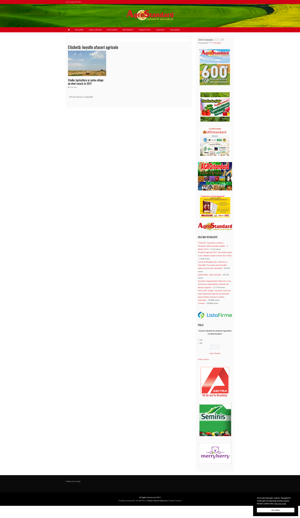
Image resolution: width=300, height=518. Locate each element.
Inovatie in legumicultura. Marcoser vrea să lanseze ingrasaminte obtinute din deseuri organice (214, 284)
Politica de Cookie (73, 481)
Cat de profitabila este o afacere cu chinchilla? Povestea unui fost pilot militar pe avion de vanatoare (212, 265)
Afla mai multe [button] (280, 504)
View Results (215, 353)
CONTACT (160, 30)
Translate (217, 43)
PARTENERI (112, 30)
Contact (201, 303)
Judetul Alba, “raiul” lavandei (209, 274)
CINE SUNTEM (95, 30)
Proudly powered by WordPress (132, 500)
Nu (201, 343)
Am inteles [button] (275, 510)
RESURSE (79, 30)
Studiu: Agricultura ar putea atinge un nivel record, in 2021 (85, 81)
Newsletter (175, 30)
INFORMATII (128, 30)
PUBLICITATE (145, 30)
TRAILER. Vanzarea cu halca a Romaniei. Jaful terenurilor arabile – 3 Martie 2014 (213, 246)
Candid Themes (174, 500)
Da (201, 340)
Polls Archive (203, 359)
